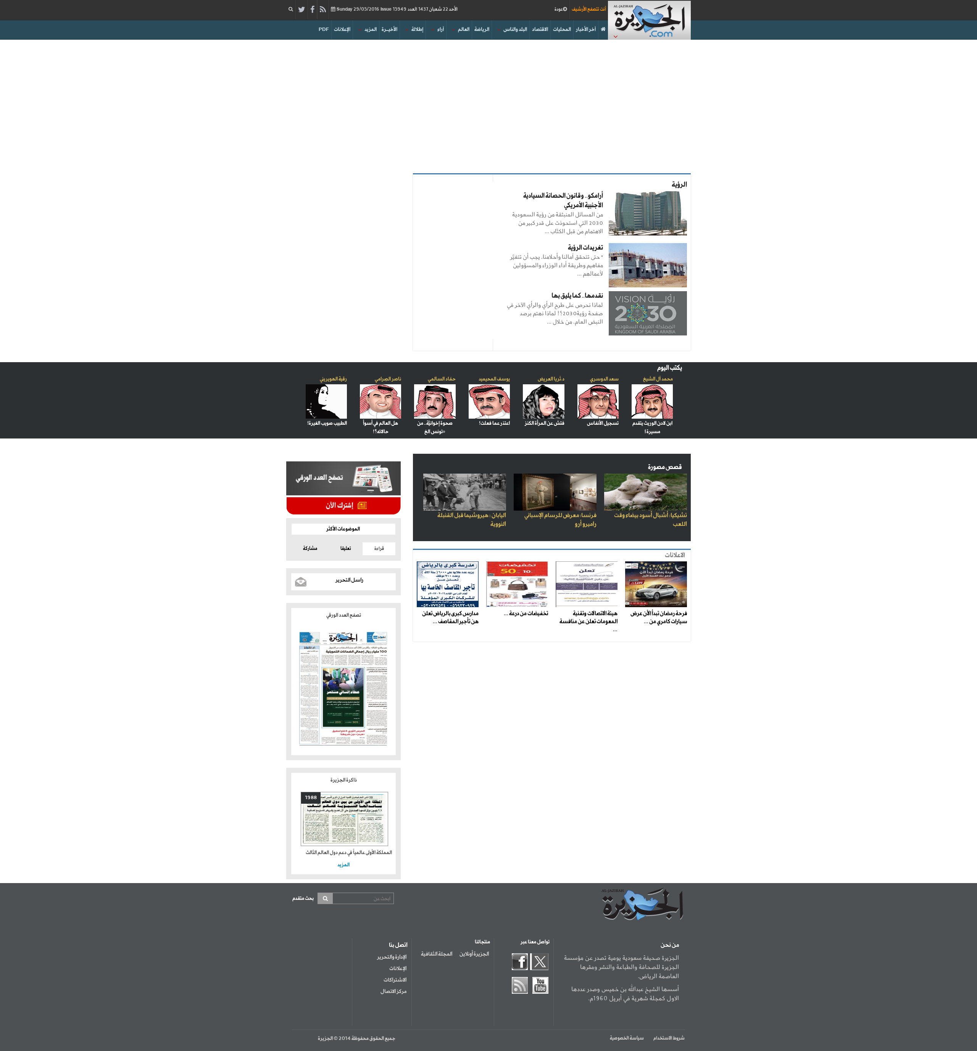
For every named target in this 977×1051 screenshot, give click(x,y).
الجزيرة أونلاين (474, 954)
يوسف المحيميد (494, 379)
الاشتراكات (395, 980)
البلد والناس (515, 29)
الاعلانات (675, 555)
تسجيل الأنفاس (603, 423)
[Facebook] (312, 10)
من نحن (670, 945)
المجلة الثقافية (436, 954)
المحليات (562, 29)
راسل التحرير (349, 580)
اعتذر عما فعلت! (494, 423)
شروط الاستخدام (669, 1038)
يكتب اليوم (669, 368)
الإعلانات (342, 29)
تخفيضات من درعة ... (526, 613)
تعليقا (345, 548)
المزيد (370, 29)
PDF (324, 29)
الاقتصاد (540, 29)
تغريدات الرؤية (585, 248)
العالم (463, 29)
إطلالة (417, 29)
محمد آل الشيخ (658, 379)
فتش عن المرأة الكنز (544, 423)
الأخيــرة (389, 29)
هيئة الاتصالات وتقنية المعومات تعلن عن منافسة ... (588, 621)
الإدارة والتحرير (391, 957)
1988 (311, 797)
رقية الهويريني (333, 379)
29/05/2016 (396, 9)
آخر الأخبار (586, 29)
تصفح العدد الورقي (343, 615)
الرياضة (481, 29)
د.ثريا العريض (551, 379)
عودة (559, 9)
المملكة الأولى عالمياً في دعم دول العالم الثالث (349, 852)
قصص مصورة (665, 467)
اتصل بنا (398, 945)
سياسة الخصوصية (627, 1038)
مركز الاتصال (393, 991)
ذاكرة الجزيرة (344, 780)
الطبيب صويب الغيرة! (327, 423)
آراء (440, 29)
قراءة (379, 548)
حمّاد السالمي (442, 379)
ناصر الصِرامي (388, 379)
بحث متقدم (303, 898)
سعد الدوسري (604, 379)
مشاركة (310, 548)
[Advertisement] (488, 104)
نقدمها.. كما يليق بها (577, 296)
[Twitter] (302, 10)
